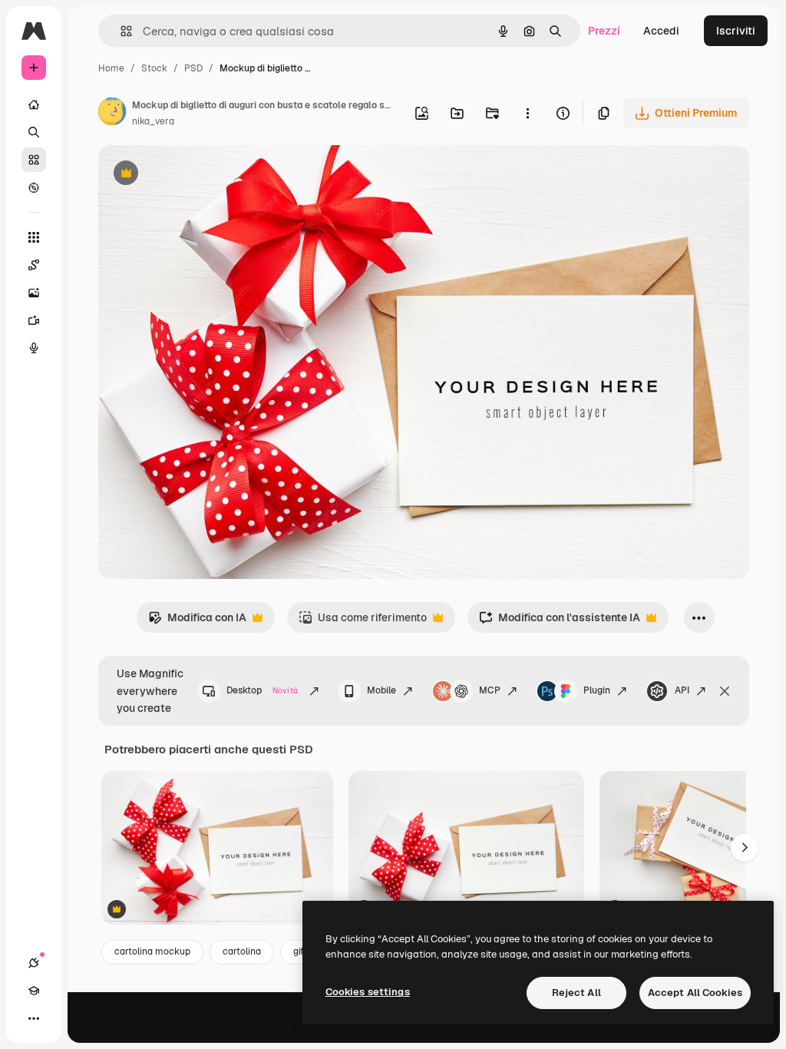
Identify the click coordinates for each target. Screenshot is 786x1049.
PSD (193, 68)
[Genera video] (33, 320)
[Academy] (33, 990)
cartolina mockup (152, 951)
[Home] (33, 104)
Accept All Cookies (695, 992)
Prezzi (604, 31)
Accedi (661, 31)
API (682, 690)
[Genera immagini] (33, 292)
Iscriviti (735, 31)
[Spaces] (33, 265)
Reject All (576, 992)
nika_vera (153, 121)
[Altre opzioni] (527, 113)
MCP (489, 690)
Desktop (262, 690)
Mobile (381, 690)
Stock (154, 68)
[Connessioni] (33, 963)
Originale (199, 174)
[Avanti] (744, 848)
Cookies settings (367, 991)
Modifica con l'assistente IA (559, 622)
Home (111, 68)
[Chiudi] (724, 691)
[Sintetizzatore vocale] (33, 348)
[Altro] (33, 1018)
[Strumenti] (33, 237)
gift (300, 951)
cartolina (242, 951)
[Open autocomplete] (120, 31)
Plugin (596, 690)
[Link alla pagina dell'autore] (112, 114)
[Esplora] (33, 187)
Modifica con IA (197, 622)
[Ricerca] (33, 132)
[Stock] (33, 159)
